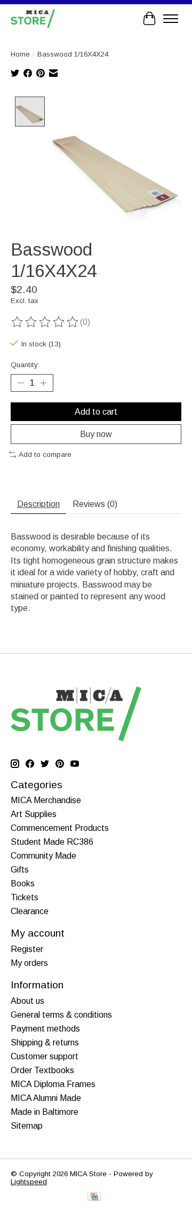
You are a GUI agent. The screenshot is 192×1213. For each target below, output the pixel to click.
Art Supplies (34, 814)
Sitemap (27, 1125)
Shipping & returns (45, 1042)
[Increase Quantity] (43, 383)
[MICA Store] (33, 18)
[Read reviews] (45, 322)
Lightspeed (29, 1182)
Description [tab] (38, 504)
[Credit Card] (94, 1197)
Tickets (24, 897)
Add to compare (45, 454)
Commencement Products (60, 828)
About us (27, 1000)
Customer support (44, 1056)
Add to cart (96, 411)
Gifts (20, 869)
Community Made (43, 855)
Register (27, 949)
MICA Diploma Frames (53, 1084)
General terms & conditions (61, 1014)
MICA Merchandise (46, 800)
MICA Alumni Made (46, 1098)
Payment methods (45, 1028)
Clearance (30, 911)
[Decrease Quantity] (21, 383)
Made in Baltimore (44, 1111)
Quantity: (25, 365)
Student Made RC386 (52, 841)
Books (23, 883)
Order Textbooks (42, 1070)
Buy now (96, 434)
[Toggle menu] (170, 18)
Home (20, 54)
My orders (29, 963)
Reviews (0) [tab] (95, 504)
